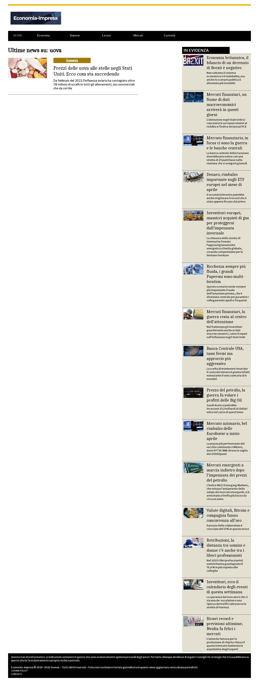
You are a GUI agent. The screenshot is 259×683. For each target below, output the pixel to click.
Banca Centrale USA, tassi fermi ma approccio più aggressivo (225, 356)
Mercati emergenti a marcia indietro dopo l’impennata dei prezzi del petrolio (227, 473)
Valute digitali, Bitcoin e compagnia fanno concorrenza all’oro (228, 515)
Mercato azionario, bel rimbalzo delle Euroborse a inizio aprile (227, 431)
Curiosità (169, 35)
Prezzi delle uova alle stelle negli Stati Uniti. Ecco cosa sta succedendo (92, 71)
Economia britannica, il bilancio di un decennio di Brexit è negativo (227, 62)
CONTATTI (16, 674)
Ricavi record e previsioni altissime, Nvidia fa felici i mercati (225, 626)
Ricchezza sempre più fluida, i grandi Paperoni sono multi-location (226, 274)
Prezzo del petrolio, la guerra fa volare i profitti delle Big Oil (226, 395)
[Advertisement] (158, 20)
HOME (17, 35)
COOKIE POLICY (19, 670)
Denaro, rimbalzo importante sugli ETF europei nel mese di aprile (225, 182)
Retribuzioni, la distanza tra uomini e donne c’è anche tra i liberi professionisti (226, 548)
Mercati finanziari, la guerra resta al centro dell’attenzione (226, 316)
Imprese (75, 35)
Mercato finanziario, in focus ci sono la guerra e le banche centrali (227, 142)
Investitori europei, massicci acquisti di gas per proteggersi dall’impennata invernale (228, 222)
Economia (43, 35)
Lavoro (106, 35)
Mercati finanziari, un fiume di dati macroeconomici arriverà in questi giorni (227, 104)
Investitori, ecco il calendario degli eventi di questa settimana (227, 586)
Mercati (138, 35)
